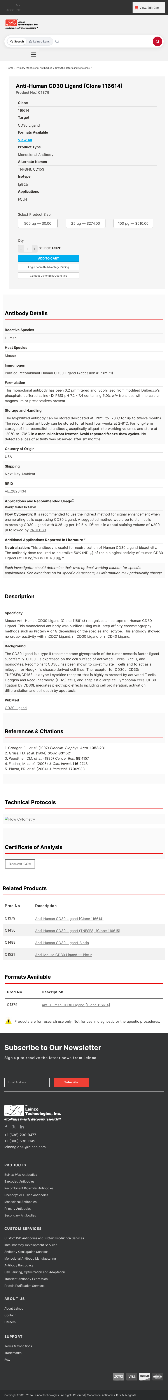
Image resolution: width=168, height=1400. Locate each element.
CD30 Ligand (16, 708)
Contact (10, 1315)
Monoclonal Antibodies (20, 1202)
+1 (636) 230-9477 (20, 1135)
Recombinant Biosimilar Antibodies (28, 1188)
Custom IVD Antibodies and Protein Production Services (44, 1238)
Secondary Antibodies (20, 1215)
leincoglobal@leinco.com (25, 1147)
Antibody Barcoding (18, 1265)
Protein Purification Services (24, 1285)
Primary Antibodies (17, 1208)
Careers (10, 1322)
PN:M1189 (38, 530)
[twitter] (14, 1126)
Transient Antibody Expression (26, 1279)
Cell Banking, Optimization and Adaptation (34, 1272)
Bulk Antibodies (20, 1174)
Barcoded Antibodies (19, 1181)
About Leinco (13, 1308)
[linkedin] (22, 1126)
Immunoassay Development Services (30, 1245)
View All (25, 140)
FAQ (7, 1359)
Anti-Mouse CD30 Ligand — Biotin (63, 955)
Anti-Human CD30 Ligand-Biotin (62, 943)
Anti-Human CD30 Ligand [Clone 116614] (69, 918)
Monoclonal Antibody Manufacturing (30, 1258)
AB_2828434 (15, 491)
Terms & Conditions (18, 1346)
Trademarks (12, 1353)
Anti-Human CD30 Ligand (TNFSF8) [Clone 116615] (77, 931)
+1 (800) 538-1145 (19, 1141)
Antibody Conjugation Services (26, 1251)
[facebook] (6, 1126)
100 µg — (133, 223)
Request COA (20, 864)
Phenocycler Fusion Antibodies (26, 1195)
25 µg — (85, 223)
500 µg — (37, 223)
